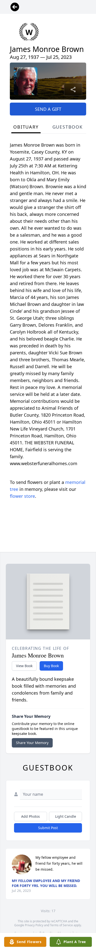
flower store (22, 496)
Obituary (25, 127)
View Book (24, 665)
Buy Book (51, 665)
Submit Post (48, 827)
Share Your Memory (32, 742)
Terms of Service (61, 925)
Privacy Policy (34, 925)
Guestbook (67, 127)
